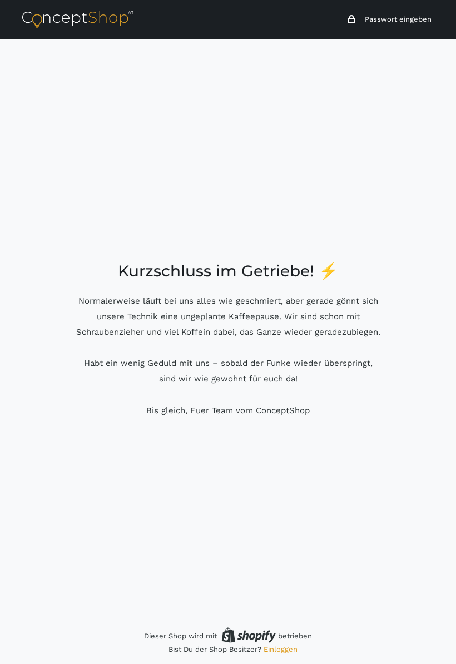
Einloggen (281, 649)
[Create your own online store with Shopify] (248, 635)
